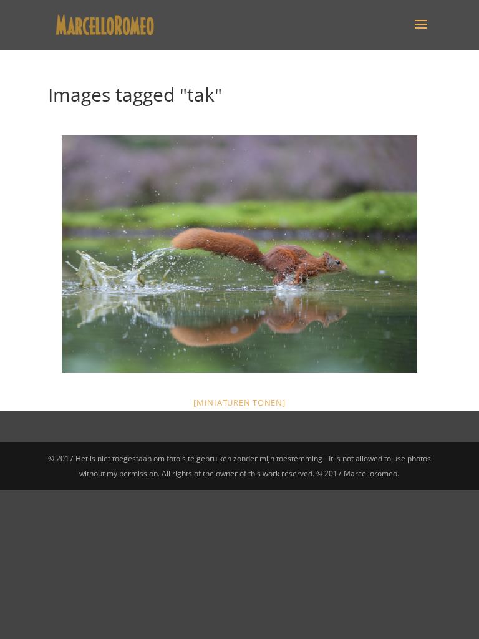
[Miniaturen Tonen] (239, 402)
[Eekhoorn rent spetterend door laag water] (239, 254)
